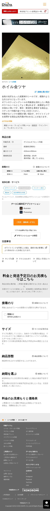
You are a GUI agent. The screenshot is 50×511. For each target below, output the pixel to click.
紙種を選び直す (44, 92)
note (27, 485)
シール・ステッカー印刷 (12, 428)
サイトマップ (21, 499)
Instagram (29, 476)
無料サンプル (8, 476)
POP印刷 (29, 446)
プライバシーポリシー (37, 495)
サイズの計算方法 (41, 329)
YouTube (29, 482)
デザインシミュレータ (33, 467)
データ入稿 (29, 460)
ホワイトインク (10, 188)
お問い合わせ (8, 474)
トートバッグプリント (33, 443)
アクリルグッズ (31, 440)
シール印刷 (12, 82)
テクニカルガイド (32, 457)
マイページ (7, 471)
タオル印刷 (7, 443)
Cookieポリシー (8, 499)
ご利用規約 (6, 495)
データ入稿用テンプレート (34, 454)
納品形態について (41, 356)
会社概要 (20, 495)
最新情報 (6, 479)
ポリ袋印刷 (29, 431)
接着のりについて (43, 167)
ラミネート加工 (39, 188)
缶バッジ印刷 (8, 446)
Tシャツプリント (31, 428)
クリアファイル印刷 (10, 437)
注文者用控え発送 (19, 192)
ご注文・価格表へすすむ (25, 222)
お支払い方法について (11, 463)
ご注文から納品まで (10, 457)
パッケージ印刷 (9, 440)
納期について (42, 374)
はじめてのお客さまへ (11, 454)
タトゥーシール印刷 (32, 434)
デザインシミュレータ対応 (26, 236)
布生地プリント (9, 434)
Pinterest (29, 479)
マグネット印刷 (9, 431)
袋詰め (7, 192)
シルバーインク (24, 188)
